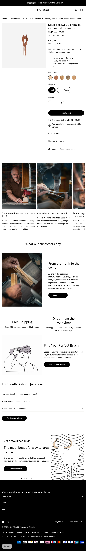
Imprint (19, 532)
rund (52, 90)
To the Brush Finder (57, 364)
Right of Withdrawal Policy (31, 536)
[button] (81, 10)
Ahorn (50, 77)
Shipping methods (58, 532)
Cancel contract (8, 532)
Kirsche (74, 77)
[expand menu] (3, 10)
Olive (62, 77)
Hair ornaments (17, 18)
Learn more (58, 295)
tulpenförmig (64, 90)
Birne (56, 77)
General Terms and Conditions (37, 532)
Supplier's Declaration (10, 536)
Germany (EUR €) (75, 522)
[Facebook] (2, 522)
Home (4, 18)
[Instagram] (8, 522)
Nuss (68, 77)
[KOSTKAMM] (43, 10)
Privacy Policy (49, 536)
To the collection (15, 469)
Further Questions (14, 418)
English (58, 522)
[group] (67, 457)
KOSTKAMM (14, 527)
